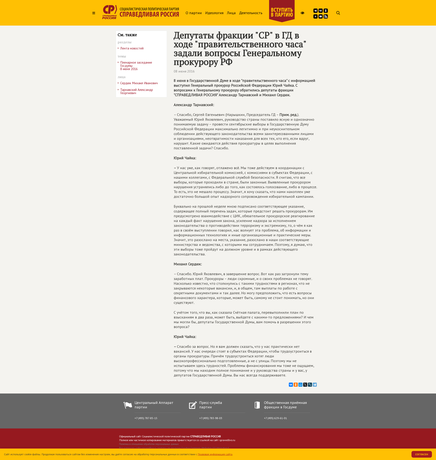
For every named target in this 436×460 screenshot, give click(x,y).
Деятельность (250, 12)
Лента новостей (132, 48)
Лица (231, 12)
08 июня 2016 (184, 71)
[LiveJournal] (310, 385)
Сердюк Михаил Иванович (139, 83)
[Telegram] (315, 385)
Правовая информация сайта (215, 454)
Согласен (421, 454)
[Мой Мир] (300, 385)
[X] (305, 385)
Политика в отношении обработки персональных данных (149, 444)
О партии (194, 12)
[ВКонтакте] (291, 385)
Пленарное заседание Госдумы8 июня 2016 (136, 65)
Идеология (214, 12)
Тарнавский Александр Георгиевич (136, 91)
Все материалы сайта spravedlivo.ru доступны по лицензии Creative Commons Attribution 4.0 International (174, 447)
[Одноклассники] (296, 385)
